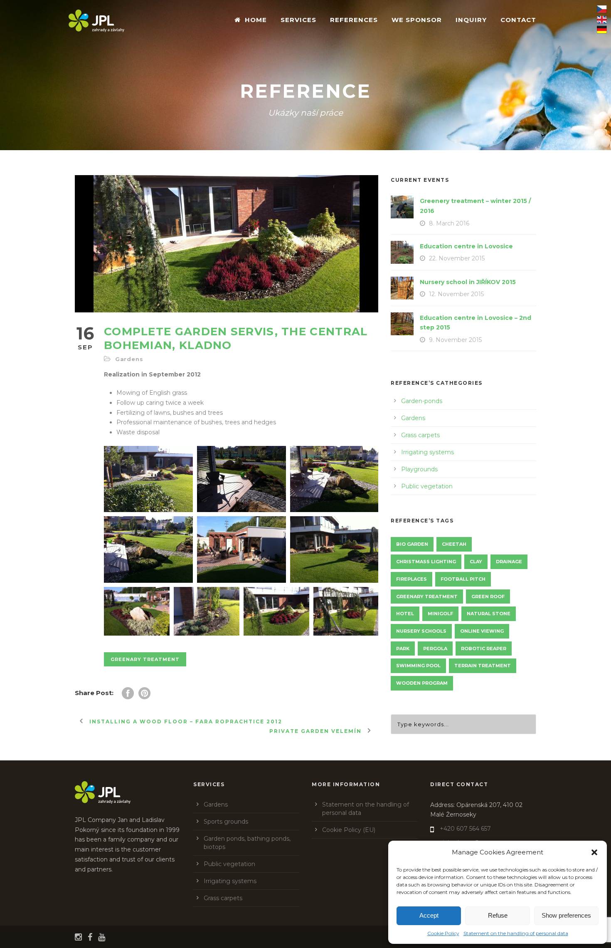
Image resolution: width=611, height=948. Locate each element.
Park (402, 648)
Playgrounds (419, 469)
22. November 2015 (457, 258)
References (354, 20)
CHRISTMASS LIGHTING (426, 561)
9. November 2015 (455, 340)
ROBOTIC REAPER (483, 648)
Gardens (129, 359)
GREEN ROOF (488, 596)
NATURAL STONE (488, 613)
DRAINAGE (509, 561)
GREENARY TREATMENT (145, 659)
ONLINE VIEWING (482, 631)
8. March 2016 (449, 223)
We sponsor (417, 20)
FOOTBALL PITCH (463, 579)
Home (256, 20)
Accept (429, 915)
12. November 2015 (456, 294)
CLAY (476, 561)
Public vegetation (427, 486)
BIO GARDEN (412, 544)
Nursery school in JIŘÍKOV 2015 (468, 282)
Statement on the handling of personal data (515, 933)
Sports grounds (226, 821)
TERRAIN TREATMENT (482, 665)
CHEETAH (454, 544)
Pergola (435, 648)
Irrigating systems (427, 452)
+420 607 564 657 (465, 828)
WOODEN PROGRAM (422, 683)
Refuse (498, 915)
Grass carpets (420, 435)
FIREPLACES (411, 579)
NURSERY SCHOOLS (421, 631)
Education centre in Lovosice (466, 246)
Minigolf (440, 613)
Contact (518, 20)
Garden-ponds (421, 401)
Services (298, 20)
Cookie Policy (443, 933)
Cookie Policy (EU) (348, 830)
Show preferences (566, 915)
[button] (594, 852)
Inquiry (471, 20)
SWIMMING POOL (418, 665)
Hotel (405, 613)
